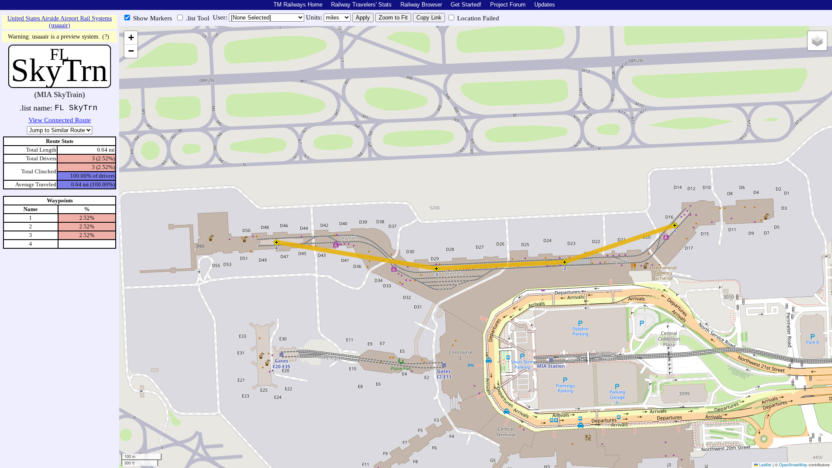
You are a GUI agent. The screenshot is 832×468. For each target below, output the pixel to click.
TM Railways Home (297, 4)
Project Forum (508, 4)
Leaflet (764, 465)
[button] (674, 225)
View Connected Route (60, 120)
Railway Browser (421, 4)
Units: (315, 17)
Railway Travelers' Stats (361, 4)
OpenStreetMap (793, 465)
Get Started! (466, 4)
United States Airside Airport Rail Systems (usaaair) (59, 22)
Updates (544, 4)
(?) (105, 36)
